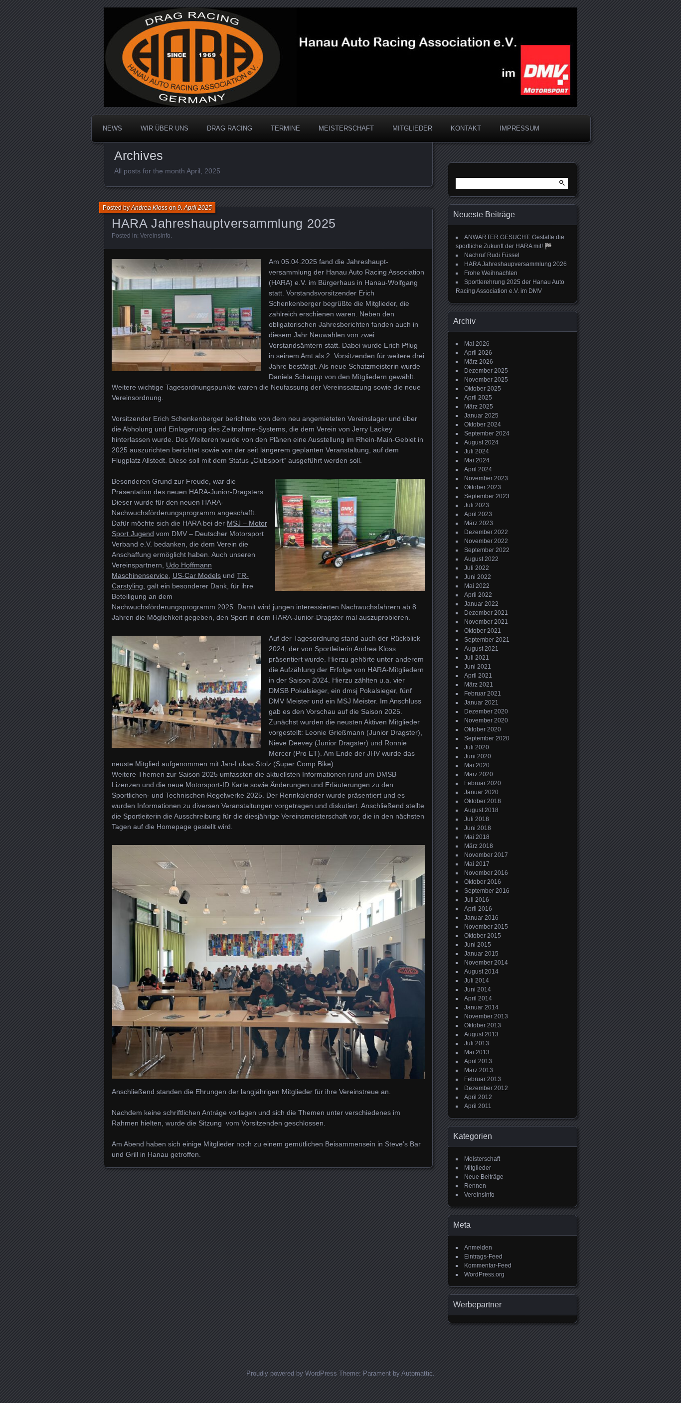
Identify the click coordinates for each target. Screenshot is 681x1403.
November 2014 (486, 962)
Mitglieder (477, 1167)
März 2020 (478, 774)
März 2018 (478, 845)
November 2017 (486, 854)
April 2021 (478, 675)
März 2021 (478, 684)
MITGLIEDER (412, 128)
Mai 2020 (477, 765)
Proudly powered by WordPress (291, 1373)
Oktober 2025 (482, 388)
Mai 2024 (477, 460)
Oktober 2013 (482, 1025)
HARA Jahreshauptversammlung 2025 (224, 223)
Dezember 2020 (486, 711)
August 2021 (481, 648)
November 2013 (486, 1016)
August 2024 (481, 442)
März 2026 (478, 361)
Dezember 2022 (486, 532)
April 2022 (478, 594)
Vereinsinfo (155, 235)
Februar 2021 (482, 693)
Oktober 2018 (482, 801)
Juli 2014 (476, 980)
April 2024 (478, 469)
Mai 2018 (477, 837)
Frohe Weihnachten (490, 273)
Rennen (475, 1185)
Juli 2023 (476, 505)
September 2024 (487, 433)
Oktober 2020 (482, 729)
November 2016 (486, 872)
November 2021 (486, 621)
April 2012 (478, 1097)
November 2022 (486, 541)
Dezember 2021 (486, 612)
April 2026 (478, 352)
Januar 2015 (481, 953)
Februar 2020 (482, 783)
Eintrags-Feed (483, 1256)
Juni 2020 (477, 756)
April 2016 (478, 908)
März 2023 (478, 523)
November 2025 (486, 379)
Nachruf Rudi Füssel (491, 255)
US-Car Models (196, 575)
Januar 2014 (481, 1007)
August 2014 (481, 971)
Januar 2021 (481, 702)
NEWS (112, 128)
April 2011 (478, 1106)
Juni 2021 (477, 666)
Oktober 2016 (482, 881)
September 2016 (487, 890)
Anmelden (478, 1247)
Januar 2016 (481, 917)
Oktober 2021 (482, 630)
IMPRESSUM (519, 128)
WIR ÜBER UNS (164, 128)
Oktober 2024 (482, 424)
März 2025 (478, 406)
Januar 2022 (481, 603)
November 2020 (486, 720)
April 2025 (478, 397)
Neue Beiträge (484, 1176)
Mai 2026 (477, 343)
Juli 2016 (476, 899)
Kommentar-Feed (487, 1265)
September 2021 (487, 639)
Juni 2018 (477, 828)
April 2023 (478, 514)
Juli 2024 (476, 451)
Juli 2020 (476, 747)
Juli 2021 (476, 657)
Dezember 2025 (486, 370)
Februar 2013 (482, 1079)
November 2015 (486, 926)
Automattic (417, 1373)
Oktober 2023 (482, 487)
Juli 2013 (476, 1043)
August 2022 (481, 559)
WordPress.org (484, 1274)
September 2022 (487, 550)
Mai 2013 (477, 1052)
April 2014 (478, 998)
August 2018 (481, 810)
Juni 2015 (477, 944)
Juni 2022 (477, 576)
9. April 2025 (194, 207)
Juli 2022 (476, 567)
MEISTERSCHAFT (346, 128)
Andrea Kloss (149, 207)
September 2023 (487, 496)
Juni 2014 (477, 989)
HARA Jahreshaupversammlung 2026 (515, 264)
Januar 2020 (481, 792)
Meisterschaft (482, 1158)
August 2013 (481, 1034)
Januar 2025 (481, 415)
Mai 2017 (477, 863)
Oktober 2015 (482, 935)
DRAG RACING (229, 128)
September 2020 (487, 738)
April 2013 (478, 1061)
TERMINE (285, 128)
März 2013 (478, 1070)
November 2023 (486, 478)
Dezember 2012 (486, 1088)
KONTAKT (466, 128)
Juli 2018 (476, 819)
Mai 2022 (477, 585)
